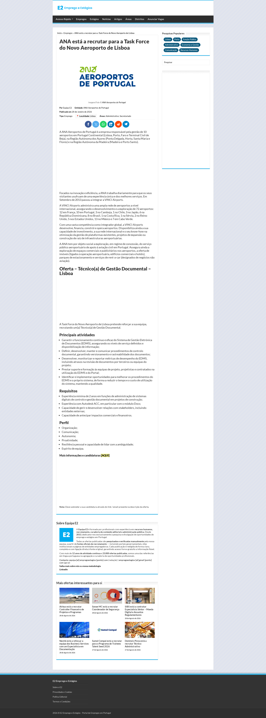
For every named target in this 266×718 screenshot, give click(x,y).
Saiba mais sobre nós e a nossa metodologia (80, 566)
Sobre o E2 (57, 687)
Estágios (94, 19)
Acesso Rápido (63, 19)
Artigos (118, 19)
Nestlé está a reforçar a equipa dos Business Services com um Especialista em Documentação (74, 645)
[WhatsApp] (103, 124)
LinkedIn (63, 569)
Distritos (139, 19)
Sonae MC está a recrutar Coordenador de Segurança (105, 608)
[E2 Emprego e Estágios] (75, 7)
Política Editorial (60, 697)
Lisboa (93, 116)
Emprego (68, 116)
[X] (95, 124)
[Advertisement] (107, 167)
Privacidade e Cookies (62, 692)
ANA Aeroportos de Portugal (114, 102)
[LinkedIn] (110, 124)
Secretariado (125, 116)
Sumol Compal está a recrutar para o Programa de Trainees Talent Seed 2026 (107, 643)
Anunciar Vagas (156, 19)
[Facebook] (88, 124)
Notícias (106, 19)
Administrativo (112, 116)
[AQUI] (105, 455)
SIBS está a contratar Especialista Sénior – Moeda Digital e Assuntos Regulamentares (139, 610)
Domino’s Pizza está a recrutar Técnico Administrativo (136, 643)
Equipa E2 (67, 108)
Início (59, 33)
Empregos (81, 19)
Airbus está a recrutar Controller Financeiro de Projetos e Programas (71, 609)
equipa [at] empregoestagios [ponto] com (88, 560)
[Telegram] (126, 124)
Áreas (128, 19)
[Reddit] (118, 124)
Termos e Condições (61, 701)
